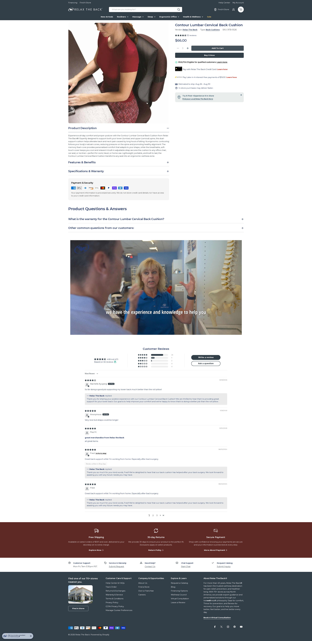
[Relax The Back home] (85, 9)
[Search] (178, 9)
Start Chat (185, 566)
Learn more (222, 62)
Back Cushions (213, 29)
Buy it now (209, 55)
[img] (90, 380)
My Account (238, 2)
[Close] (241, 95)
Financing (72, 2)
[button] (181, 35)
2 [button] (153, 515)
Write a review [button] (206, 357)
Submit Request (116, 566)
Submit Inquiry (223, 566)
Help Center (224, 2)
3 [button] (156, 515)
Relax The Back (190, 29)
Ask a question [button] (206, 363)
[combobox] (145, 9)
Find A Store (85, 2)
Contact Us (150, 566)
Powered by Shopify (100, 634)
